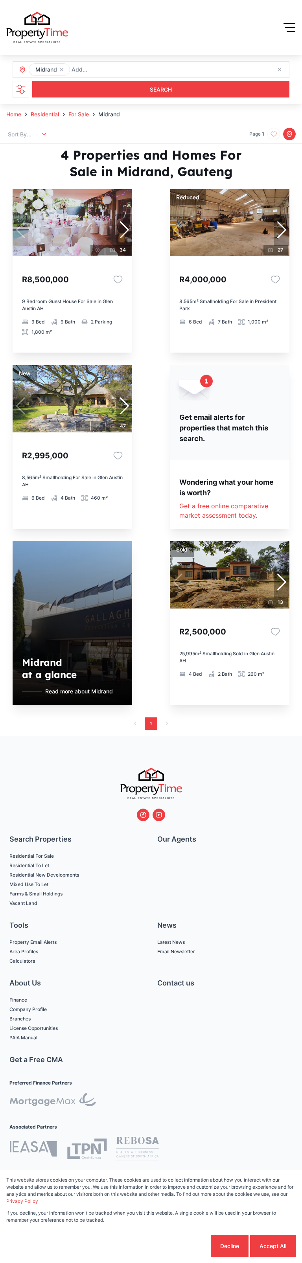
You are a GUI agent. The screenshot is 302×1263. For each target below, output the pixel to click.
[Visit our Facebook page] (143, 815)
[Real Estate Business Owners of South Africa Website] (137, 1150)
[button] (62, 69)
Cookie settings (179, 1246)
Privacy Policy (22, 1201)
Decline (229, 1246)
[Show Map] (289, 134)
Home (13, 114)
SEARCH (161, 89)
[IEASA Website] (33, 1150)
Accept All (273, 1246)
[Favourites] (118, 279)
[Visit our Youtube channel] (159, 815)
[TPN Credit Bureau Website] (87, 1150)
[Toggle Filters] (21, 89)
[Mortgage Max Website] (52, 1101)
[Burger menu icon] (289, 27)
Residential (45, 114)
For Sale (78, 114)
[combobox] (114, 69)
